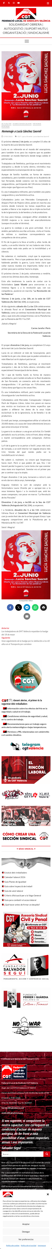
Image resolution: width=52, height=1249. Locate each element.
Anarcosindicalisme (22, 124)
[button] (47, 1194)
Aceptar (26, 1224)
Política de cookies (12, 1245)
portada (5, 126)
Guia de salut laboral (13, 891)
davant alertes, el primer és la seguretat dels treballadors (22, 702)
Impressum (42, 1245)
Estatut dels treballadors (15, 872)
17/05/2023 (7, 136)
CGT (19, 136)
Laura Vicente (27, 136)
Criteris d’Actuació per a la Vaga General (22, 895)
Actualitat (7, 124)
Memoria (37, 124)
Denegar (26, 1231)
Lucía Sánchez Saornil (41, 136)
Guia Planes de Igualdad (15, 881)
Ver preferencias (26, 1239)
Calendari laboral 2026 (14, 877)
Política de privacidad (28, 1245)
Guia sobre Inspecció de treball (18, 886)
